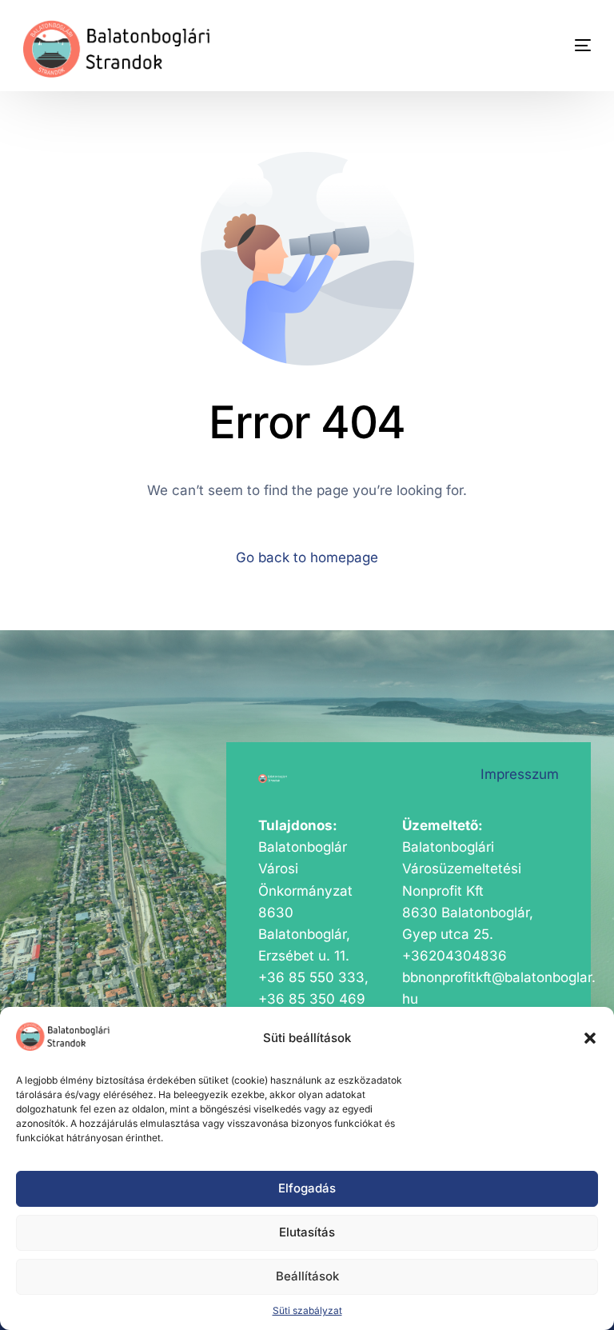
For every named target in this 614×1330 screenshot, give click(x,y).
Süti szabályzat (307, 1310)
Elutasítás (307, 1232)
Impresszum (519, 774)
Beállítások (307, 1276)
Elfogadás (307, 1188)
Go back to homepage (307, 557)
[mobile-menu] (559, 46)
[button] (590, 1038)
